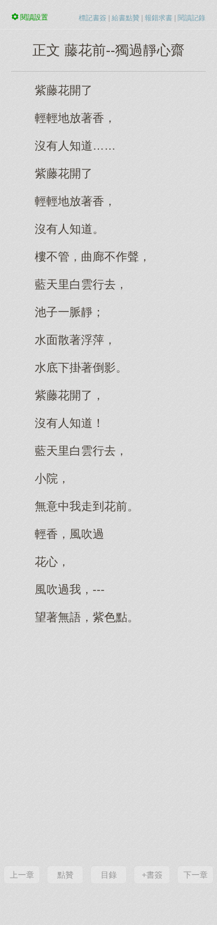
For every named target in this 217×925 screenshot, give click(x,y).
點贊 (65, 874)
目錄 (109, 874)
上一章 (22, 874)
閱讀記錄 (191, 18)
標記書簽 (92, 18)
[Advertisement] (108, 744)
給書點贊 (125, 18)
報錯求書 (158, 18)
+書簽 (152, 874)
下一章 (195, 874)
